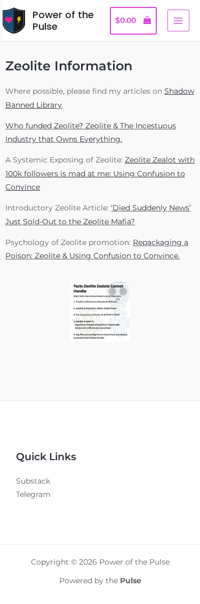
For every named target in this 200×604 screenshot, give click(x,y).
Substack (33, 481)
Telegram (33, 494)
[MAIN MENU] (178, 20)
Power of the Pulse (63, 20)
